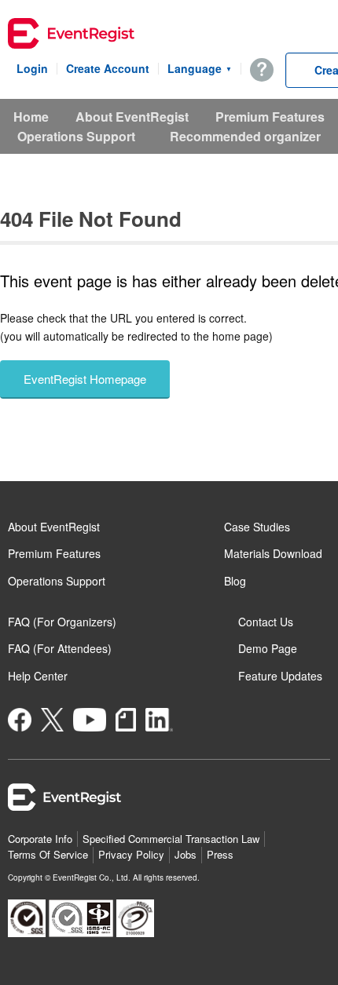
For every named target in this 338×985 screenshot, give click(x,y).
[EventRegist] (71, 35)
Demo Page (267, 648)
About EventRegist (132, 117)
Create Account (107, 68)
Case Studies (257, 526)
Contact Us (265, 621)
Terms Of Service (48, 854)
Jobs (186, 854)
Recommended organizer (245, 136)
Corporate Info (40, 838)
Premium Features (270, 117)
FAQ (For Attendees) (60, 648)
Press (220, 854)
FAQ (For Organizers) (62, 621)
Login (32, 68)
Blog (235, 581)
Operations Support (76, 136)
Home (31, 117)
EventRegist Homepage (85, 378)
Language (199, 68)
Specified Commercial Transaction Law (171, 838)
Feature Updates (280, 676)
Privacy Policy (131, 854)
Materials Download (273, 553)
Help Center (38, 676)
